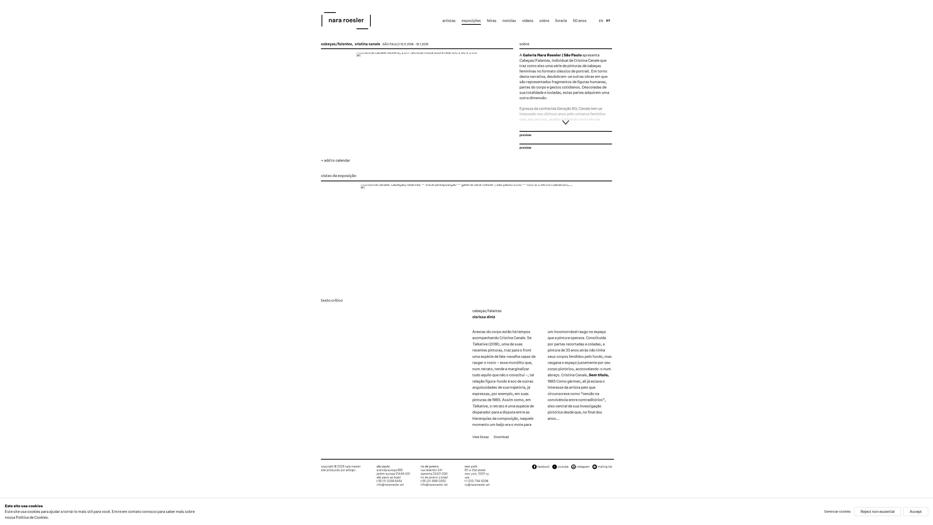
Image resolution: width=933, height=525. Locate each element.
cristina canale (367, 44)
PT (608, 21)
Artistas (449, 20)
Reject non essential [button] (878, 511)
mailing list (605, 466)
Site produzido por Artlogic (338, 470)
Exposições (471, 20)
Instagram (583, 466)
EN (601, 21)
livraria (561, 20)
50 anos (580, 20)
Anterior (329, 126)
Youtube (563, 466)
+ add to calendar (335, 160)
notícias (509, 20)
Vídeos (527, 20)
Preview (525, 135)
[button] (336, 141)
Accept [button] (916, 511)
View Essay (480, 437)
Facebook (543, 466)
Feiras (491, 20)
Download (501, 437)
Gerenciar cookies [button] (837, 512)
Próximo (504, 126)
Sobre (544, 20)
